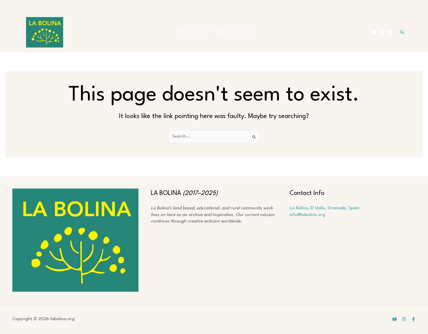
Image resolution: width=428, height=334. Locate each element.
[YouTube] (374, 32)
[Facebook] (390, 32)
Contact (244, 32)
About (201, 32)
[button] (402, 32)
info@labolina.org (307, 215)
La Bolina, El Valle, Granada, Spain (324, 208)
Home (181, 32)
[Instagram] (382, 32)
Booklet (221, 32)
